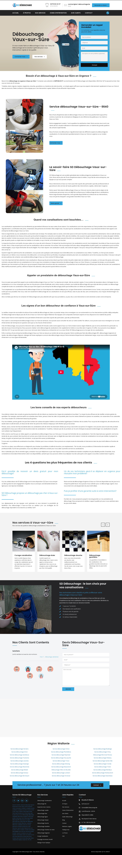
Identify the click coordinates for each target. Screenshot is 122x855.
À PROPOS (27, 13)
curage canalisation (19, 811)
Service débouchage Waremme (19, 767)
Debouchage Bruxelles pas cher (18, 813)
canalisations (14, 809)
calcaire (22, 806)
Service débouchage (26, 838)
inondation (14, 833)
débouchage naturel (20, 818)
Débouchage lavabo (43, 810)
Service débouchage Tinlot (102, 767)
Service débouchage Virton (61, 749)
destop (17, 814)
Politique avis (65, 829)
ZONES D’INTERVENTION (58, 13)
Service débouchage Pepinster (61, 755)
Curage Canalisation (42, 836)
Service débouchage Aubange (19, 764)
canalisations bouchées (22, 809)
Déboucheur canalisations (17, 824)
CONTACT (88, 13)
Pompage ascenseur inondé (45, 839)
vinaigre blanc (25, 839)
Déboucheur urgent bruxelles (18, 828)
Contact (96, 785)
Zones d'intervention (68, 810)
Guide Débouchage (67, 816)
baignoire (32, 804)
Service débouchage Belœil (19, 770)
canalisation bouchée (30, 808)
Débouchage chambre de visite (46, 829)
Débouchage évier (23, 821)
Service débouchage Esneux (19, 773)
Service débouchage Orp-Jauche (61, 758)
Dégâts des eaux (27, 828)
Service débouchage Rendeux (102, 770)
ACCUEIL (15, 13)
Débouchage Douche (43, 823)
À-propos (64, 804)
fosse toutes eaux (22, 831)
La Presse (65, 833)
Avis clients (65, 813)
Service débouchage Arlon (19, 752)
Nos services (39, 57)
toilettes (32, 838)
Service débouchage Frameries (19, 758)
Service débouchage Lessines (19, 761)
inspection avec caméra (43, 807)
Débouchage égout (16, 821)
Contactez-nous (20, 57)
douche (20, 814)
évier (30, 839)
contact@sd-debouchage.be (89, 807)
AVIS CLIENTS (76, 13)
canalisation (23, 808)
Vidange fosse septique (43, 842)
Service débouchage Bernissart (19, 776)
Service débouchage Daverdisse (102, 776)
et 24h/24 (107, 851)
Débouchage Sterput (42, 820)
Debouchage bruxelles (27, 811)
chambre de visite (30, 809)
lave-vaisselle (28, 834)
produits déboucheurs (18, 836)
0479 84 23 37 (85, 804)
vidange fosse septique (17, 839)
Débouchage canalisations (44, 800)
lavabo (24, 834)
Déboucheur (30, 821)
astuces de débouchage (25, 804)
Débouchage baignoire (43, 833)
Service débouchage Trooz (61, 761)
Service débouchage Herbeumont (102, 773)
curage (13, 811)
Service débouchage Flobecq (102, 758)
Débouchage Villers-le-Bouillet (61, 770)
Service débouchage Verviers (19, 749)
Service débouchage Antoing (61, 764)
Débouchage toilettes (28, 818)
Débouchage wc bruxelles (25, 819)
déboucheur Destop (27, 824)
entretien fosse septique (29, 829)
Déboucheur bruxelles (16, 823)
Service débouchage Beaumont (61, 767)
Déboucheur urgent (27, 826)
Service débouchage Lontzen (61, 773)
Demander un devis (100, 5)
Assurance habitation (16, 804)
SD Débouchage (24, 851)
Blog (63, 820)
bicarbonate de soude (16, 806)
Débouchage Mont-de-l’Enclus (102, 755)
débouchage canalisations (23, 816)
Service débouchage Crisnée (102, 764)
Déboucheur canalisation (26, 823)
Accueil (64, 800)
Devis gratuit (55, 203)
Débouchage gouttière (43, 826)
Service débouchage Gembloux (19, 755)
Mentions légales (67, 826)
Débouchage (25, 814)
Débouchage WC (15, 819)
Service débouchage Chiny (102, 752)
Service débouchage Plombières (61, 752)
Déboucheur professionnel (17, 826)
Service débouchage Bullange (102, 749)
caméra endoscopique (16, 808)
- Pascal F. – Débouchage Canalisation (48, 659)
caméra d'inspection (28, 806)
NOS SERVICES (40, 13)
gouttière (32, 831)
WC (28, 839)
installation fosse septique (17, 834)
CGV (63, 836)
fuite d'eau (28, 831)
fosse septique (15, 831)
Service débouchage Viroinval (61, 776)
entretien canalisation (21, 829)
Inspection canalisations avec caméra (24, 833)
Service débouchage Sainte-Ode (102, 761)
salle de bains (19, 838)
